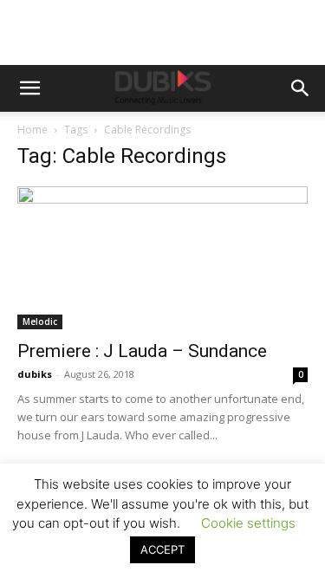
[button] (29, 88)
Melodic (40, 321)
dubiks (34, 373)
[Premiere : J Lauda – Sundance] (162, 257)
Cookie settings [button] (248, 523)
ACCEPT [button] (162, 549)
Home (32, 129)
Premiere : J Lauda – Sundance (142, 351)
